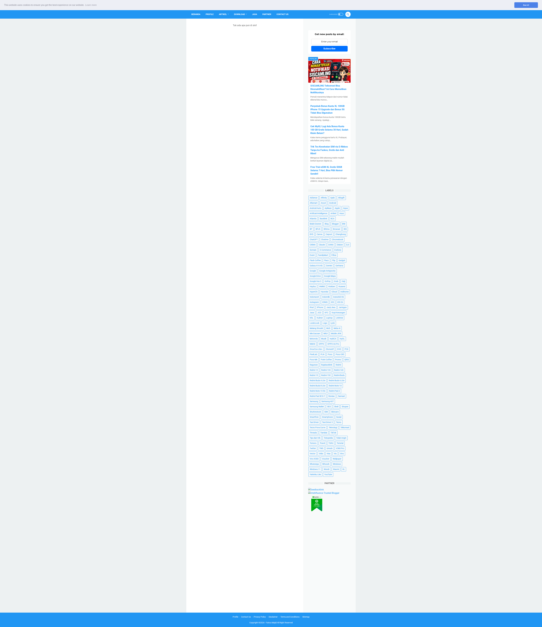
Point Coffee (326, 359)
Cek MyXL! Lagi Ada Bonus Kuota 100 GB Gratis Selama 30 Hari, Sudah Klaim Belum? (329, 129)
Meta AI (337, 328)
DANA (331, 245)
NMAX (312, 344)
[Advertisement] (329, 560)
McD (328, 328)
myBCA (333, 339)
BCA (332, 218)
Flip (333, 260)
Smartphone (327, 417)
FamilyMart (323, 255)
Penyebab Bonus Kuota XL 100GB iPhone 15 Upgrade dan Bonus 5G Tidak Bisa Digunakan (327, 109)
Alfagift (341, 198)
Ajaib (332, 198)
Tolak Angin (341, 438)
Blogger (335, 224)
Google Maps (330, 276)
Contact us (283, 14)
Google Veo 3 (315, 281)
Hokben (331, 286)
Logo (325, 323)
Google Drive (315, 276)
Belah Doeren (315, 224)
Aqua (345, 208)
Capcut (329, 234)
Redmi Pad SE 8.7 (317, 396)
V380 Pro (340, 448)
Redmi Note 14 (335, 386)
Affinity (324, 198)
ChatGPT (314, 239)
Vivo (342, 453)
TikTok (333, 433)
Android (332, 203)
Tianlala (323, 433)
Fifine (333, 255)
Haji (343, 281)
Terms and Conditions (290, 617)
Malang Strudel (316, 328)
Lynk (333, 323)
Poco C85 (340, 354)
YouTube (328, 474)
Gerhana (339, 265)
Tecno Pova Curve (317, 427)
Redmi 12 (314, 370)
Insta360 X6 (338, 297)
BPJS (318, 229)
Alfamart (313, 203)
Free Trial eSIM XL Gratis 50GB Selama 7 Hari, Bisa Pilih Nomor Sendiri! (326, 170)
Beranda (195, 14)
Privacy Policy (260, 617)
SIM (326, 412)
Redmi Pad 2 (334, 391)
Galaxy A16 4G (316, 265)
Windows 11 (315, 469)
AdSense (313, 198)
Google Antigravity (327, 271)
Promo (338, 359)
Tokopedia (328, 438)
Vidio (321, 453)
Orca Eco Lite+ (316, 349)
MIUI (326, 333)
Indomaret (314, 297)
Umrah (330, 448)
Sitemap (306, 617)
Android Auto (315, 208)
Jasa (254, 14)
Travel (322, 443)
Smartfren (314, 417)
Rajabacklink (326, 365)
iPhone (320, 307)
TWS (321, 448)
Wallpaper (337, 459)
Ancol (323, 203)
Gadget (342, 260)
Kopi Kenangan (338, 312)
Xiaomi (336, 469)
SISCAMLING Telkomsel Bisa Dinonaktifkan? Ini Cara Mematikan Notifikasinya (328, 89)
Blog (327, 224)
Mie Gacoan (315, 333)
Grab (336, 281)
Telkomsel (344, 427)
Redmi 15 (314, 375)
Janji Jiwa (330, 307)
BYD (311, 234)
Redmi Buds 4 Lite (317, 380)
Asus (341, 213)
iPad (312, 307)
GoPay (328, 281)
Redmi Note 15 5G (317, 391)
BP (311, 229)
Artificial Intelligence (318, 213)
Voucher (325, 459)
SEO (329, 406)
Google (313, 271)
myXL (342, 339)
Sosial (338, 417)
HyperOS (313, 292)
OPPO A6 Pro (333, 344)
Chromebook (337, 239)
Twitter (313, 448)
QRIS (346, 359)
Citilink (312, 245)
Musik (323, 339)
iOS (332, 302)
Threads (313, 433)
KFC (326, 312)
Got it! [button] (526, 5)
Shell (336, 406)
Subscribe (329, 48)
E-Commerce (325, 250)
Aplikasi (328, 208)
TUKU (330, 443)
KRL (311, 318)
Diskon (340, 245)
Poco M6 (313, 359)
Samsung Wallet (317, 406)
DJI (347, 245)
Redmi (338, 365)
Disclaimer (273, 617)
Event (312, 255)
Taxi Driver (314, 422)
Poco (330, 354)
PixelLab (313, 354)
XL (343, 469)
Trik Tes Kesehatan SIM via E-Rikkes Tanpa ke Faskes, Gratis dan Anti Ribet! (329, 150)
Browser (336, 229)
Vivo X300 (314, 459)
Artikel (223, 14)
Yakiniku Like (315, 474)
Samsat (341, 396)
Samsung (314, 401)
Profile (210, 14)
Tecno (338, 422)
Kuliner (320, 318)
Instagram (314, 302)
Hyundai (324, 292)
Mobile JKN (336, 333)
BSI (345, 229)
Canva (319, 234)
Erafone (337, 250)
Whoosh (325, 464)
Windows (337, 464)
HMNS (322, 286)
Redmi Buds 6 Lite (336, 380)
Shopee (345, 406)
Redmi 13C (326, 370)
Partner (266, 14)
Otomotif (330, 349)
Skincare (335, 412)
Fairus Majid (271, 622)
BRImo (327, 229)
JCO (319, 312)
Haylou (313, 286)
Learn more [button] (91, 5)
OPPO (321, 344)
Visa (328, 453)
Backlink (323, 218)
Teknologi (333, 427)
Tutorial (340, 443)
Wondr (327, 469)
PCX (346, 349)
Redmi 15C (326, 375)
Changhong (341, 234)
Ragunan (314, 365)
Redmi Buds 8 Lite (317, 386)
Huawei (341, 286)
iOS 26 (340, 302)
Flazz (326, 260)
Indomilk (326, 297)
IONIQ (325, 302)
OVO (339, 349)
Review (331, 396)
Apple (337, 208)
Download (239, 14)
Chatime (324, 239)
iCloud (334, 292)
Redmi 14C (339, 370)
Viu (335, 453)
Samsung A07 (327, 401)
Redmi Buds (339, 375)
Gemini (329, 265)
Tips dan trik (315, 438)
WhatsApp (314, 464)
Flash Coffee (315, 260)
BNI (343, 224)
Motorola (314, 339)
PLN (322, 354)
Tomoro (313, 443)
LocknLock (314, 323)
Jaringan (343, 307)
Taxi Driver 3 (327, 422)
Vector (312, 453)
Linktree (339, 318)
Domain (313, 250)
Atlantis (313, 218)
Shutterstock (315, 412)
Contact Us (246, 617)
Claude (322, 245)
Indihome (344, 292)
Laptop (329, 318)
